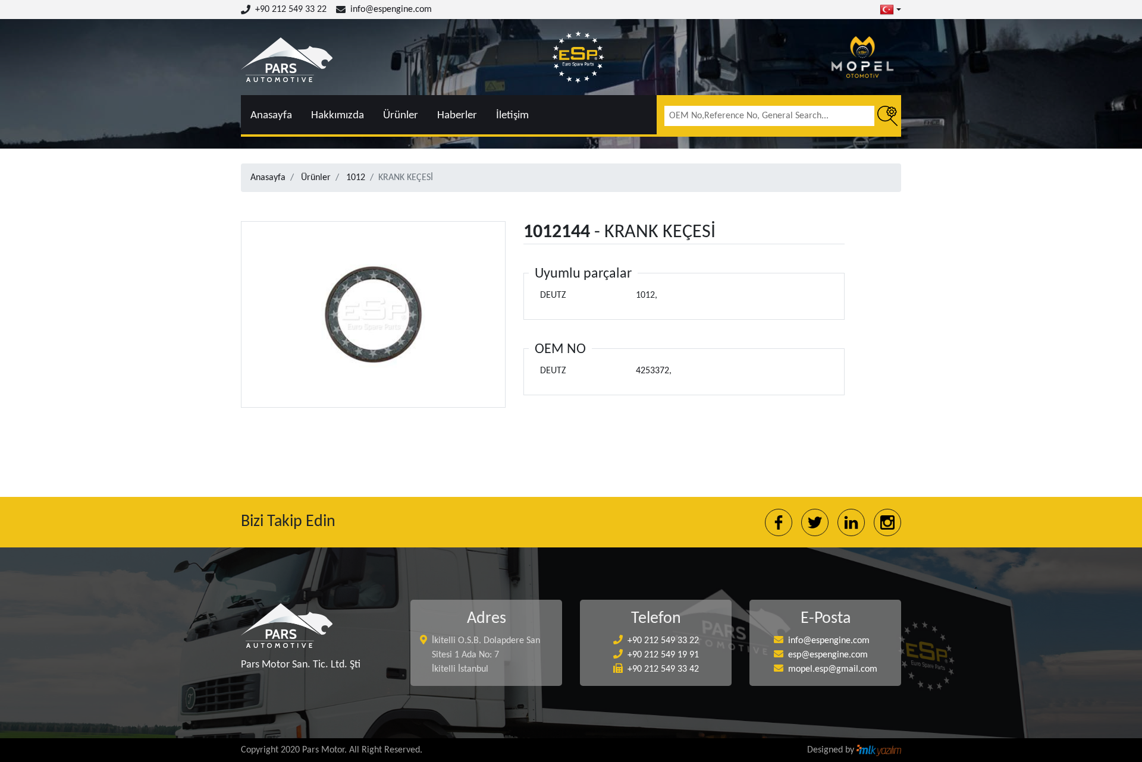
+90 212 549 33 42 (663, 669)
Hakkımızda (337, 115)
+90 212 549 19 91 (663, 655)
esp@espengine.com (828, 655)
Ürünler (400, 115)
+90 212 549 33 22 (291, 9)
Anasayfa (271, 115)
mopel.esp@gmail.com (832, 669)
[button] (890, 9)
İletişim (512, 115)
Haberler (457, 115)
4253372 (652, 371)
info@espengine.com (391, 9)
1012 (355, 177)
